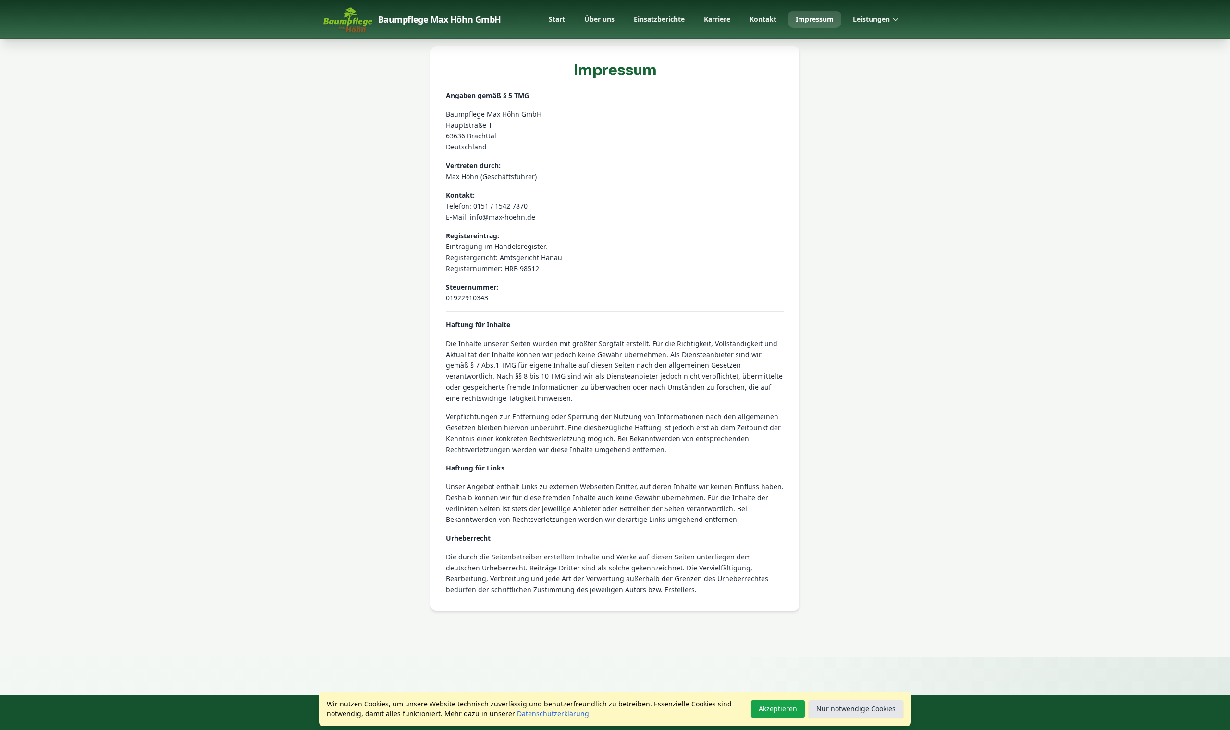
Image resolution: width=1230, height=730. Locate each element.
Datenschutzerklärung (553, 713)
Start (557, 19)
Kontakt (763, 19)
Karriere (717, 19)
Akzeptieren (778, 708)
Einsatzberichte (659, 19)
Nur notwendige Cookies (856, 708)
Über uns (599, 19)
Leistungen (871, 19)
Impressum (815, 19)
